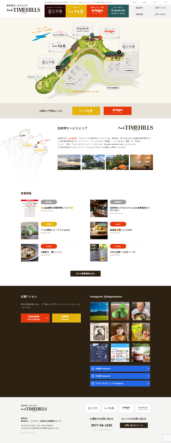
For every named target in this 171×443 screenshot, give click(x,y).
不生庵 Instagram (102, 376)
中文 (165, 2)
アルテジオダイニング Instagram (109, 383)
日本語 (134, 2)
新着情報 (139, 14)
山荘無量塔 (72, 138)
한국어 (155, 2)
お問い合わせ (160, 14)
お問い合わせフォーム (134, 425)
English (144, 2)
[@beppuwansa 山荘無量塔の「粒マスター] (141, 352)
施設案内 (139, 8)
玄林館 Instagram (102, 369)
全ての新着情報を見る (85, 274)
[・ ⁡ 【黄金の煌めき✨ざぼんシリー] (141, 332)
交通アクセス (160, 8)
